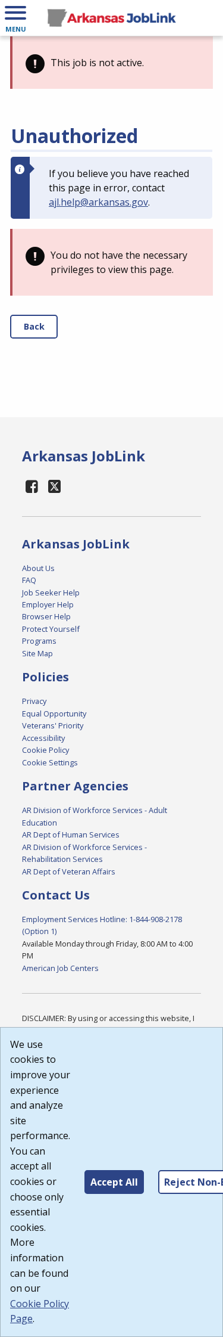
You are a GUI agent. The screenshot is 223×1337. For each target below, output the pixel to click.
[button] (15, 18)
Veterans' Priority (52, 725)
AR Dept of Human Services (71, 834)
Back (34, 326)
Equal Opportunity (54, 713)
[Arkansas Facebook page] (32, 486)
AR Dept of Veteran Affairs (68, 871)
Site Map (37, 653)
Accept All (114, 1182)
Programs (39, 640)
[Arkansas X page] (55, 486)
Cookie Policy (45, 749)
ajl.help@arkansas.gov (98, 202)
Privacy (34, 701)
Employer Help (48, 604)
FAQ (29, 580)
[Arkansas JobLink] (111, 18)
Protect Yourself (51, 628)
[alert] (111, 62)
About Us (38, 568)
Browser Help (46, 616)
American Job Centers (60, 968)
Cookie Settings (50, 762)
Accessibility (43, 738)
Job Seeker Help (51, 592)
